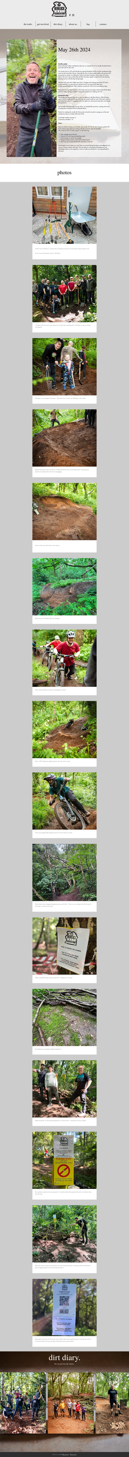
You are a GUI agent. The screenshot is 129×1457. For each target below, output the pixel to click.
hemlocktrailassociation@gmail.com (100, 145)
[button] (54, 155)
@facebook (65, 1454)
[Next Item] (123, 1403)
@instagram (73, 1454)
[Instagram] (73, 15)
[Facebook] (70, 15)
